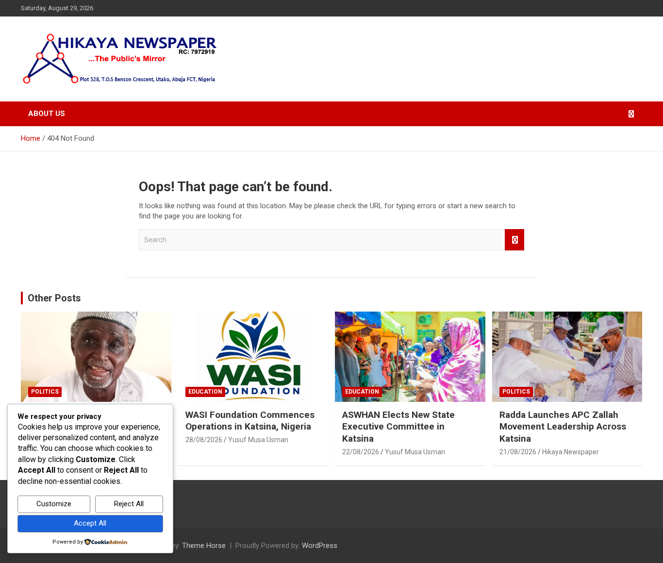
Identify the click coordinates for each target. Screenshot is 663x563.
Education (205, 391)
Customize (53, 503)
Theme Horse (204, 545)
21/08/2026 (517, 452)
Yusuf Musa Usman (258, 440)
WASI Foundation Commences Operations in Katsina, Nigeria (250, 420)
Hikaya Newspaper (570, 452)
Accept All (90, 523)
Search (514, 240)
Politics (45, 391)
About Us (46, 113)
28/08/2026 (203, 440)
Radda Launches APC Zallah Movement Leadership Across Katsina (562, 426)
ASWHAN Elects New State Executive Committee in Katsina (398, 426)
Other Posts (54, 298)
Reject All (129, 503)
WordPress (319, 545)
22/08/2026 (360, 452)
